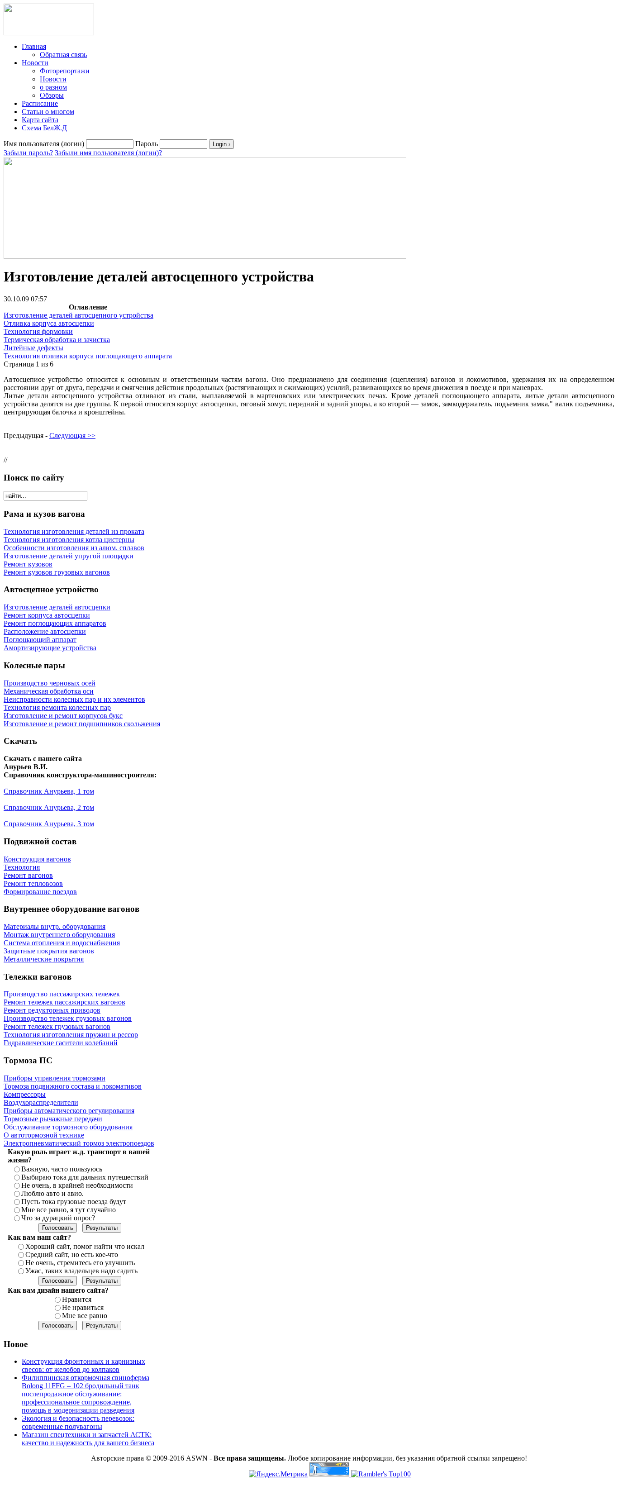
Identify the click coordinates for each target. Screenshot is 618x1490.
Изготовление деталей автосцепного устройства (78, 315)
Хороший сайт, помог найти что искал (84, 1246)
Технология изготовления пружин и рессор (71, 1034)
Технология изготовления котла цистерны (69, 539)
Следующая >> (72, 435)
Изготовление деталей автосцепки (57, 607)
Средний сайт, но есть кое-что (71, 1254)
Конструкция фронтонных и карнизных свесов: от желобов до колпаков (83, 1365)
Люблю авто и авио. (52, 1193)
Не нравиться (83, 1307)
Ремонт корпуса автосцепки (47, 615)
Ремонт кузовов (28, 564)
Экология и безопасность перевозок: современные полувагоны (78, 1422)
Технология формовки (38, 331)
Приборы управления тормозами (54, 1078)
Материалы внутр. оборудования (54, 926)
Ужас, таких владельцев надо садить (81, 1271)
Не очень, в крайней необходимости (77, 1185)
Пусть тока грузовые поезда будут (73, 1201)
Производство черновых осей (49, 683)
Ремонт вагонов (28, 875)
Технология (22, 867)
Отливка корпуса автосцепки (49, 323)
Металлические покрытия (44, 959)
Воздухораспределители (41, 1102)
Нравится (76, 1299)
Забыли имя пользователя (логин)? (108, 153)
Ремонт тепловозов (33, 883)
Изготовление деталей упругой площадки (68, 556)
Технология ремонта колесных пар (57, 707)
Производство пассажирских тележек (62, 994)
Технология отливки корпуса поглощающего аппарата (88, 356)
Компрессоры (25, 1094)
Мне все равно (84, 1315)
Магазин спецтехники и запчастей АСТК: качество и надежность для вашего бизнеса (88, 1439)
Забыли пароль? (28, 153)
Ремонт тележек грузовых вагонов (57, 1026)
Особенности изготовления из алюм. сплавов (74, 548)
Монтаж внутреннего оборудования (59, 934)
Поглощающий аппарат (40, 639)
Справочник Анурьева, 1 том (49, 791)
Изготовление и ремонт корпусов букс (63, 715)
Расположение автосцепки (45, 631)
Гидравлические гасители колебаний (61, 1043)
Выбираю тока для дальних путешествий (84, 1177)
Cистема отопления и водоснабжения (62, 943)
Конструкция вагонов (37, 859)
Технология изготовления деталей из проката (74, 531)
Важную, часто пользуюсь (61, 1169)
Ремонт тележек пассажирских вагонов (64, 1002)
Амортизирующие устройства (50, 648)
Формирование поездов (40, 891)
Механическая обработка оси (49, 691)
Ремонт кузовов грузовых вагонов (57, 572)
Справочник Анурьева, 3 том (49, 824)
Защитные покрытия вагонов (49, 951)
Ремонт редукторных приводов (52, 1010)
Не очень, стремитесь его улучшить (80, 1262)
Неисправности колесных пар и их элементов (74, 699)
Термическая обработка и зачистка (57, 339)
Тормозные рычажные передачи (53, 1119)
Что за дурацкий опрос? (58, 1218)
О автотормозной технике (44, 1135)
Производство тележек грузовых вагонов (68, 1018)
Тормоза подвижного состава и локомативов (73, 1086)
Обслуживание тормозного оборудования (68, 1127)
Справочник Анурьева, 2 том (49, 807)
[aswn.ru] (49, 33)
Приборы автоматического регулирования (69, 1110)
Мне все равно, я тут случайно (68, 1210)
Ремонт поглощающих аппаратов (55, 623)
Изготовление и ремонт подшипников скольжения (82, 724)
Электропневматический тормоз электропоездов (79, 1143)
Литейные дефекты (33, 348)
